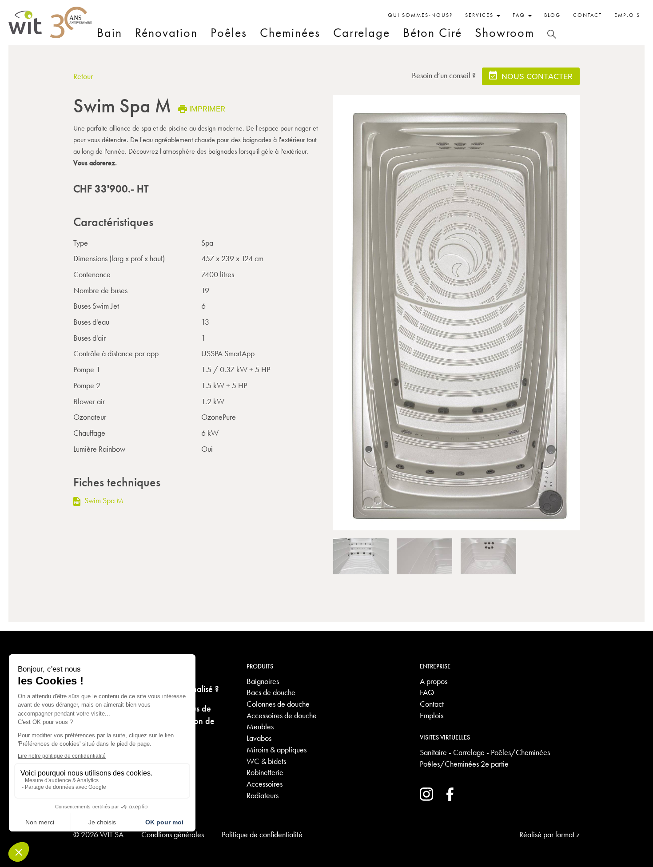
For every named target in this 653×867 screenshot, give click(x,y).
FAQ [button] (520, 15)
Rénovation (166, 32)
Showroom (504, 32)
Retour (83, 76)
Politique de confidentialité (262, 834)
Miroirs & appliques (277, 749)
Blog (552, 15)
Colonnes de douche (278, 704)
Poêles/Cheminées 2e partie (464, 764)
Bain (109, 32)
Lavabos (259, 738)
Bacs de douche (271, 692)
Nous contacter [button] (536, 76)
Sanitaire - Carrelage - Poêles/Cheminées (485, 752)
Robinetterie (265, 772)
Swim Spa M (103, 500)
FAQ (427, 692)
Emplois (627, 15)
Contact (587, 15)
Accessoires (265, 784)
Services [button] (480, 15)
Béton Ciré (432, 32)
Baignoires (263, 681)
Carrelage (361, 32)
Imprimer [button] (207, 108)
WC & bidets (266, 761)
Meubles (260, 726)
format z (567, 834)
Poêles (229, 32)
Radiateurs (263, 795)
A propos (433, 681)
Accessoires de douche (282, 715)
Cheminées (290, 32)
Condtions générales (172, 834)
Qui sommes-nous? (420, 15)
